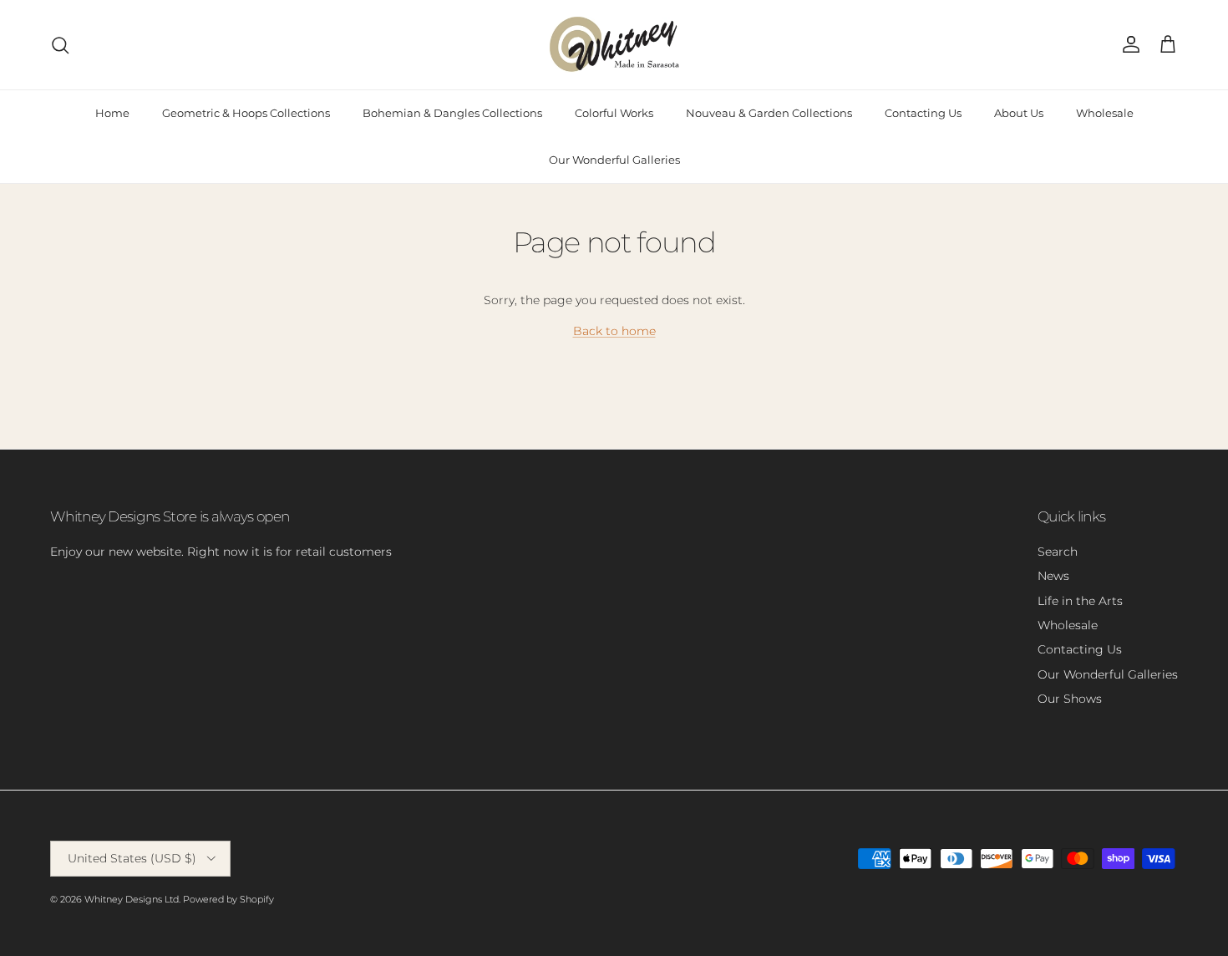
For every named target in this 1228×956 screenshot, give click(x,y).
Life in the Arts (1080, 600)
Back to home (614, 330)
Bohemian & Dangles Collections (452, 113)
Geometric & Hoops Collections (246, 113)
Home (112, 113)
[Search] (60, 45)
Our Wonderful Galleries (614, 159)
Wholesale (1105, 113)
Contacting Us (923, 113)
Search (1058, 551)
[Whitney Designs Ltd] (614, 45)
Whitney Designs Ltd (131, 899)
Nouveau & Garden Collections (769, 113)
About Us (1018, 113)
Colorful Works (614, 113)
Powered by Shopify (228, 899)
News (1053, 575)
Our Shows (1070, 698)
